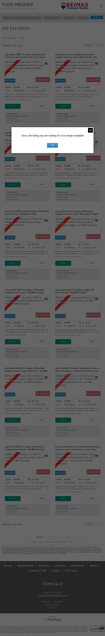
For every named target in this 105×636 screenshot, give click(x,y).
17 (69, 537)
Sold (21, 38)
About (94, 566)
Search (96, 17)
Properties (25, 566)
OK (52, 145)
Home (8, 566)
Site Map (71, 571)
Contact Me (37, 571)
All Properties (8, 38)
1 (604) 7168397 (11, 119)
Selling (60, 566)
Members (77, 566)
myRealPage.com (52, 620)
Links (55, 571)
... (62, 537)
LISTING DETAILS (13, 106)
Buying (44, 566)
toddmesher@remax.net (52, 595)
